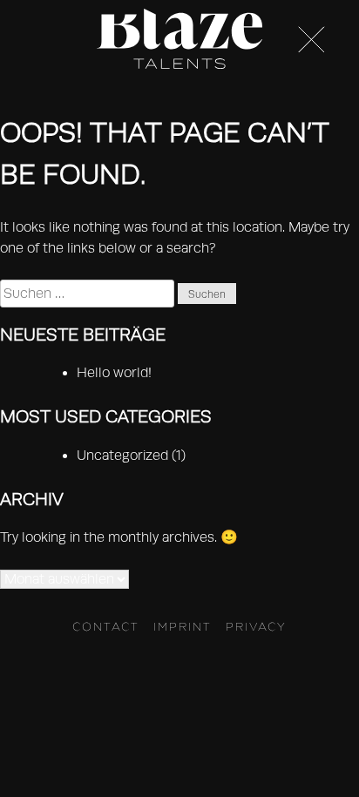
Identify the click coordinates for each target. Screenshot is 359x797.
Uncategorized (122, 455)
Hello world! (114, 373)
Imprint (182, 626)
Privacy (256, 626)
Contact (105, 626)
